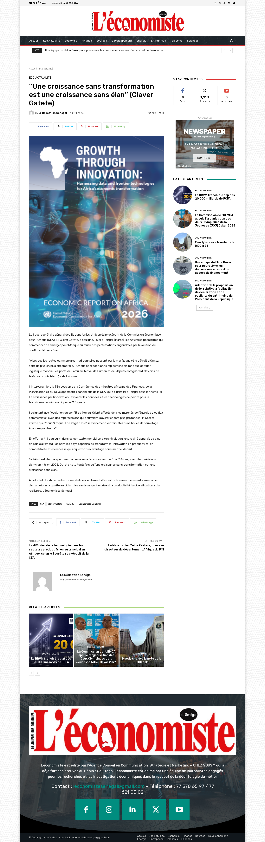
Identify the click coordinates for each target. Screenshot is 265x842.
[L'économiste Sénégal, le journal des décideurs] (137, 21)
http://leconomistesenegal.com (76, 580)
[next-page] (37, 673)
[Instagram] (219, 3)
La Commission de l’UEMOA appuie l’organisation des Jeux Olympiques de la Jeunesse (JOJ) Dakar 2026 (96, 657)
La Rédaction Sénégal (53, 113)
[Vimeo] (229, 3)
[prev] (224, 50)
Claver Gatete (55, 503)
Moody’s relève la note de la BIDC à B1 (141, 660)
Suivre (205, 88)
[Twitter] (224, 3)
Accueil (33, 68)
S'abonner (226, 88)
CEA (42, 503)
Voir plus (203, 307)
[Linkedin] (132, 809)
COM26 (70, 503)
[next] (230, 50)
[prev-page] (31, 673)
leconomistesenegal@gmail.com (109, 786)
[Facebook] (215, 3)
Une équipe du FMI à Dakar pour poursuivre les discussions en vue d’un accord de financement (105, 50)
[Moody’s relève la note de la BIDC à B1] (142, 640)
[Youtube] (233, 3)
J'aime (182, 88)
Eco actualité (46, 68)
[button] (231, 40)
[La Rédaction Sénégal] (32, 112)
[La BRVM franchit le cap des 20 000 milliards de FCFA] (51, 640)
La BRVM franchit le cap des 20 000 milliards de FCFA (51, 660)
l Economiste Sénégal (89, 503)
